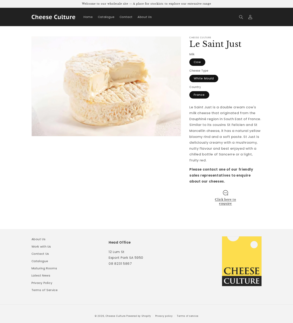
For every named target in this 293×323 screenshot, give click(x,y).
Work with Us (41, 247)
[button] (241, 17)
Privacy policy (164, 316)
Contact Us (40, 254)
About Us (38, 239)
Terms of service (187, 316)
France (199, 95)
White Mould (204, 78)
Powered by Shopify (138, 316)
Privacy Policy (41, 283)
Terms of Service (44, 290)
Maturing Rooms (44, 268)
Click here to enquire (225, 201)
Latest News (40, 276)
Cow (197, 62)
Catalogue (39, 261)
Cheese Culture (115, 316)
